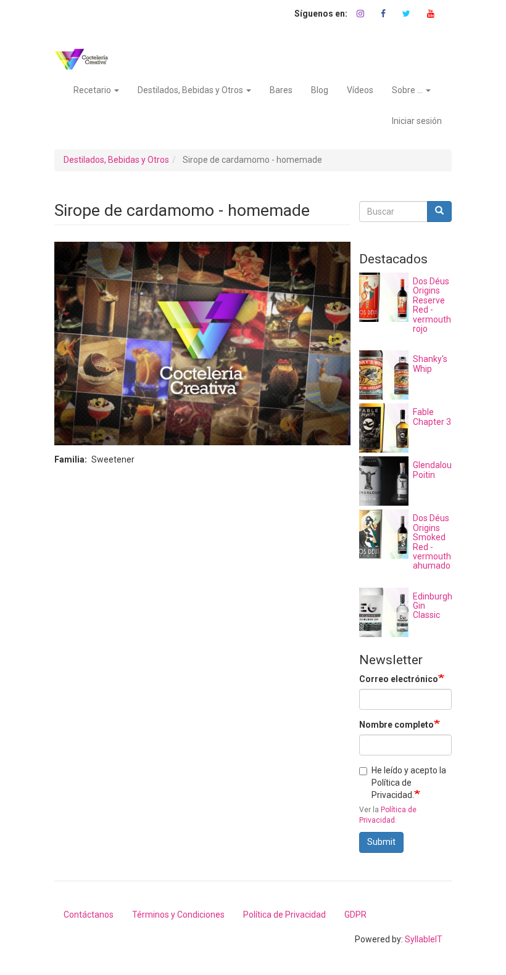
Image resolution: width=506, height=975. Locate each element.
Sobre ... (408, 90)
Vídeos (360, 90)
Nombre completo (396, 725)
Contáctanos (89, 914)
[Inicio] (86, 59)
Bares (281, 90)
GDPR (355, 914)
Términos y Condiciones (178, 914)
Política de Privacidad (284, 914)
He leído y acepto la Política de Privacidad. (408, 782)
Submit (381, 842)
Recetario (93, 90)
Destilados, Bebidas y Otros (191, 90)
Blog (319, 90)
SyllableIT (423, 939)
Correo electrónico (398, 679)
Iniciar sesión (417, 121)
